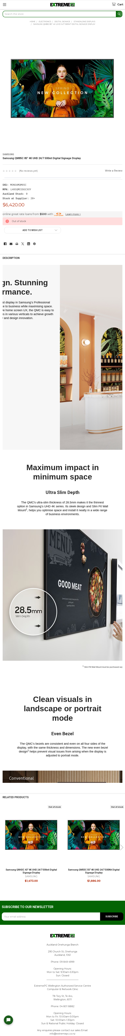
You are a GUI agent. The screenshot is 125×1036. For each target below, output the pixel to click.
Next (121, 847)
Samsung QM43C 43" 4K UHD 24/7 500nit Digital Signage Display (31, 871)
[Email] (11, 243)
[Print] (16, 243)
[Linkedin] (28, 243)
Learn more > (73, 214)
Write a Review (113, 170)
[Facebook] (5, 243)
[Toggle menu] (4, 4)
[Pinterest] (34, 243)
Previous (3, 847)
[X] (22, 243)
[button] (32, 230)
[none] (62, 90)
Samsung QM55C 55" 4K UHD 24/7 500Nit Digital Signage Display (94, 871)
